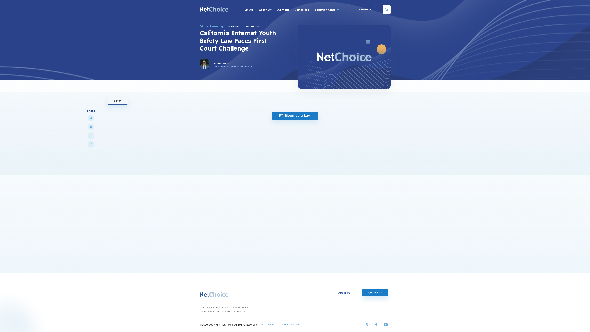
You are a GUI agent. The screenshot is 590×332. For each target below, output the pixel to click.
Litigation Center (326, 9)
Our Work (283, 9)
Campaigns (302, 9)
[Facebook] (376, 324)
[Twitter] (367, 324)
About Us (265, 9)
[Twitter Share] (91, 119)
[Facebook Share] (91, 128)
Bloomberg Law (297, 115)
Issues (249, 9)
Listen (117, 100)
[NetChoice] (214, 9)
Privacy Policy (268, 324)
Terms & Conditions (290, 324)
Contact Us (365, 9)
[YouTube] (385, 324)
